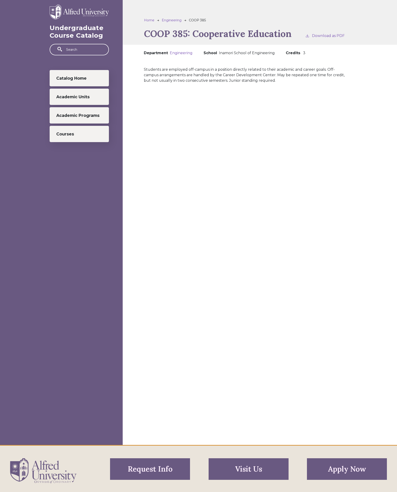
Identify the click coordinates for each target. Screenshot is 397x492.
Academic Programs (77, 115)
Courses (65, 134)
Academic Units (73, 96)
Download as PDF (328, 36)
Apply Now (347, 469)
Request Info (150, 469)
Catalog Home (71, 78)
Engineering (171, 20)
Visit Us (248, 469)
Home (149, 20)
